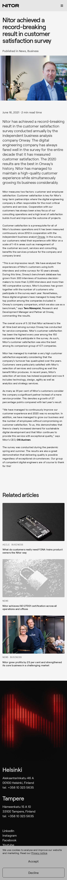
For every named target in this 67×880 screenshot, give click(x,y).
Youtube (8, 845)
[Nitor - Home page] (10, 5)
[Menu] (62, 6)
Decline (33, 873)
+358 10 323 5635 (21, 787)
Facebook (9, 840)
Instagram (9, 835)
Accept (33, 861)
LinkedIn (8, 831)
